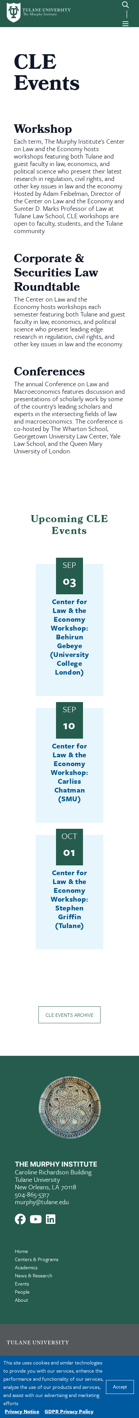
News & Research (33, 1275)
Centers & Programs (36, 1259)
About (21, 1299)
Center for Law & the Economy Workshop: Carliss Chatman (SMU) (69, 772)
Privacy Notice (22, 1411)
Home (21, 1251)
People (22, 1291)
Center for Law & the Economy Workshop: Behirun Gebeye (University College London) (69, 636)
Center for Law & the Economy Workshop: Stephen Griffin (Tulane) (69, 898)
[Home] (32, 13)
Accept (120, 1387)
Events (22, 1283)
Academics (26, 1267)
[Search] (125, 5)
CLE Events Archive (69, 1015)
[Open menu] (125, 24)
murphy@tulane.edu (42, 1201)
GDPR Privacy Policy (69, 1411)
